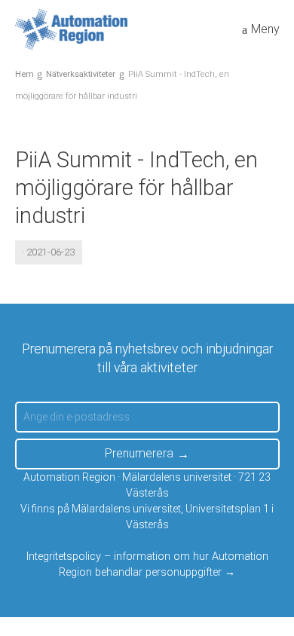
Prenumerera (139, 453)
